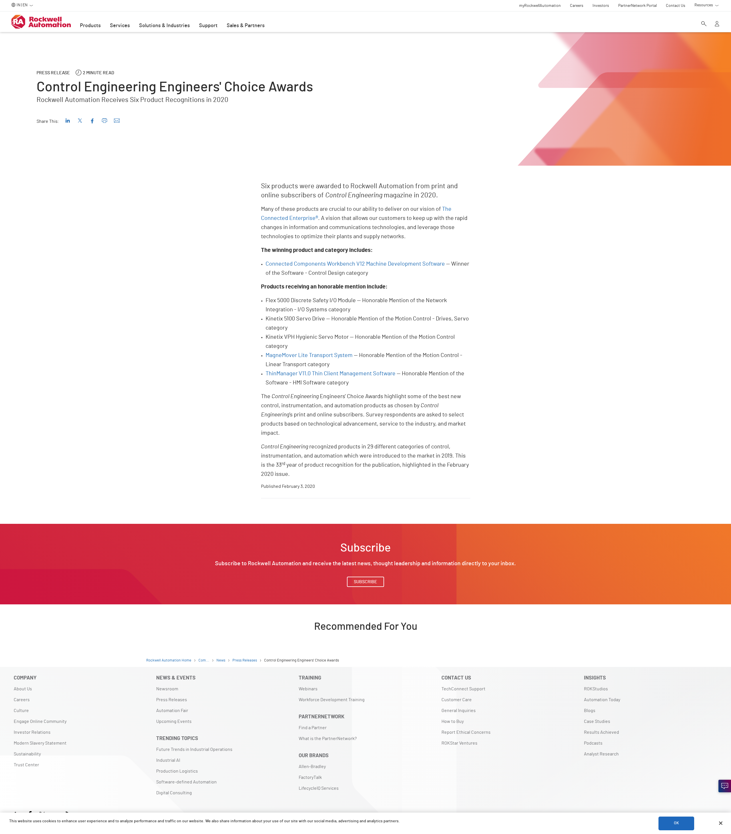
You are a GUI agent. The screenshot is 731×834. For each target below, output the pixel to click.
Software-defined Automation (186, 782)
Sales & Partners (246, 25)
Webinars (308, 689)
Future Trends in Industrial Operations (194, 749)
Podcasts (593, 743)
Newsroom (167, 689)
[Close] (721, 823)
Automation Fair (172, 710)
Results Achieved (601, 732)
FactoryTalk (310, 777)
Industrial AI (168, 760)
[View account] (717, 24)
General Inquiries (458, 710)
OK (676, 823)
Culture (21, 710)
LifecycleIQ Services (319, 788)
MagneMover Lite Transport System (309, 355)
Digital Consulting (174, 793)
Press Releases (171, 699)
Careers (22, 699)
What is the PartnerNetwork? (328, 738)
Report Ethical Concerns (466, 732)
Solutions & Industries (164, 25)
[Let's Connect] (724, 786)
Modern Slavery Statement (40, 743)
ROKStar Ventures (459, 743)
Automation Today (602, 699)
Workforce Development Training (332, 699)
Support (208, 25)
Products (90, 25)
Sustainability (27, 754)
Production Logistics (177, 771)
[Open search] (703, 24)
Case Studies (597, 721)
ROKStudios (596, 689)
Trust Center (26, 765)
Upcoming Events (174, 721)
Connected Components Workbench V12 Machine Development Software (355, 264)
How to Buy (452, 721)
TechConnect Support (463, 689)
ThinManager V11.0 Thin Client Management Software (330, 373)
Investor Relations (32, 732)
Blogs (589, 710)
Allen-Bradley (312, 766)
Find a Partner (313, 727)
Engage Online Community (40, 721)
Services (120, 25)
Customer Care (456, 699)
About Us (23, 689)
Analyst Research (601, 754)
